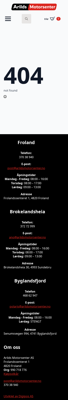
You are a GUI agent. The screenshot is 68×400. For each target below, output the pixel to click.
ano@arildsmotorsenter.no (27, 237)
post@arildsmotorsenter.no (26, 168)
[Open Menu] (8, 19)
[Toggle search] (26, 18)
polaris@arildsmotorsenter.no (30, 306)
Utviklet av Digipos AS (18, 396)
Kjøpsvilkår (11, 374)
